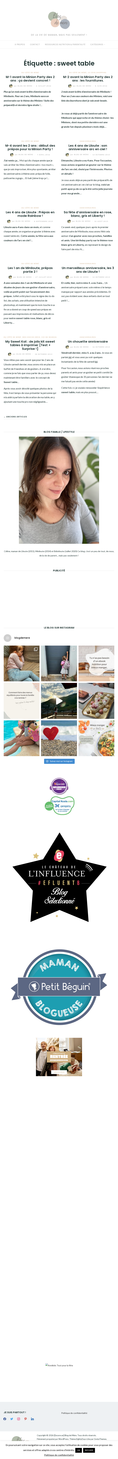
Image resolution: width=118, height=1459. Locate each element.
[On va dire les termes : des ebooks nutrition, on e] (96, 663)
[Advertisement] (27, 594)
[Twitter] (11, 1418)
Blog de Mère (23, 86)
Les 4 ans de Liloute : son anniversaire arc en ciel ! (88, 147)
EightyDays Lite (83, 1439)
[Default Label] (25, 1418)
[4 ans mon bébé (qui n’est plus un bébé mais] (96, 701)
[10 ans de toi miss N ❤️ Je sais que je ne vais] (59, 701)
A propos (20, 44)
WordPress (63, 1439)
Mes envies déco (31, 337)
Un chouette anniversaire (88, 341)
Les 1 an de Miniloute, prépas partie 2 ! (30, 270)
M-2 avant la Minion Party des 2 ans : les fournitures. (88, 79)
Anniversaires (88, 141)
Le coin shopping (97, 72)
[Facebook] (4, 1418)
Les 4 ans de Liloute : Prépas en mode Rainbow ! (30, 214)
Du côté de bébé (30, 72)
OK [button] (78, 1450)
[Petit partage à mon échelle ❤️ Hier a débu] (59, 738)
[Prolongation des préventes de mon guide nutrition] (96, 738)
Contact (35, 44)
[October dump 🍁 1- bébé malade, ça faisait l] (21, 663)
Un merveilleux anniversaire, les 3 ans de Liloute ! (88, 270)
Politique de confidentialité (74, 1413)
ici (69, 357)
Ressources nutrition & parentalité (65, 44)
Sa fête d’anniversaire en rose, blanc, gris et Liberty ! (88, 214)
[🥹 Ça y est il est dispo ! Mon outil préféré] (21, 701)
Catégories (96, 44)
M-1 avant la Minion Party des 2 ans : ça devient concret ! (30, 79)
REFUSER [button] (89, 1450)
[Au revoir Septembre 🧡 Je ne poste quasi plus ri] (59, 663)
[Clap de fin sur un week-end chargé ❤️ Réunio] (21, 738)
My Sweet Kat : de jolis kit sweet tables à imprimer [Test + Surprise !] (30, 345)
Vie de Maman (49, 337)
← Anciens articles (15, 416)
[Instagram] (18, 1418)
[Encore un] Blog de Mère (65, 1435)
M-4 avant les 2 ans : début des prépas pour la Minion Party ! (30, 147)
